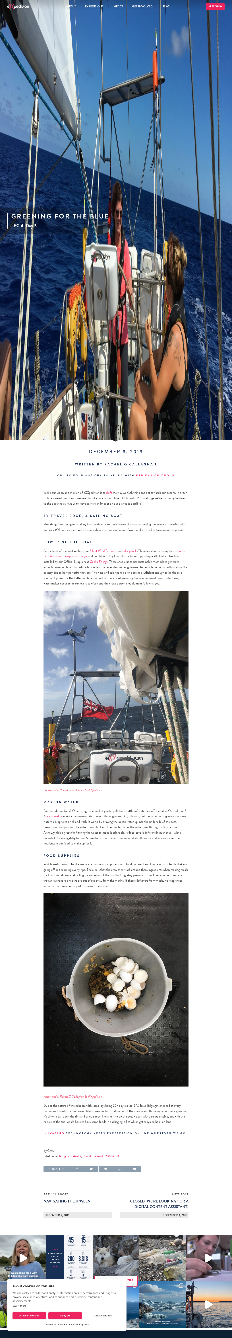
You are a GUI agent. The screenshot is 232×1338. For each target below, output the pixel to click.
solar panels (129, 550)
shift (109, 492)
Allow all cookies (29, 1315)
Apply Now (215, 6)
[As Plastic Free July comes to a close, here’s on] (162, 1258)
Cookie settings (103, 1315)
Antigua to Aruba (70, 1156)
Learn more (19, 1305)
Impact (118, 6)
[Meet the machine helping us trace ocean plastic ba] (209, 1258)
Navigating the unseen (67, 1201)
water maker (54, 816)
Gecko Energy (99, 561)
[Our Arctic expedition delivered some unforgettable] (116, 1258)
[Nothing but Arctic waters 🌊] (209, 1304)
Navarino (55, 1133)
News (166, 6)
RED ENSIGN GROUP (155, 475)
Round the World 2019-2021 (100, 1156)
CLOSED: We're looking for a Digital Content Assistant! (159, 1204)
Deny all (65, 1315)
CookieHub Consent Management (73, 1324)
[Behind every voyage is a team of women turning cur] (69, 1258)
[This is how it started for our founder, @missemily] (23, 1258)
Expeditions (94, 6)
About (71, 6)
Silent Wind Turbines (103, 550)
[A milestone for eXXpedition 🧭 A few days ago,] (162, 1304)
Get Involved (142, 6)
